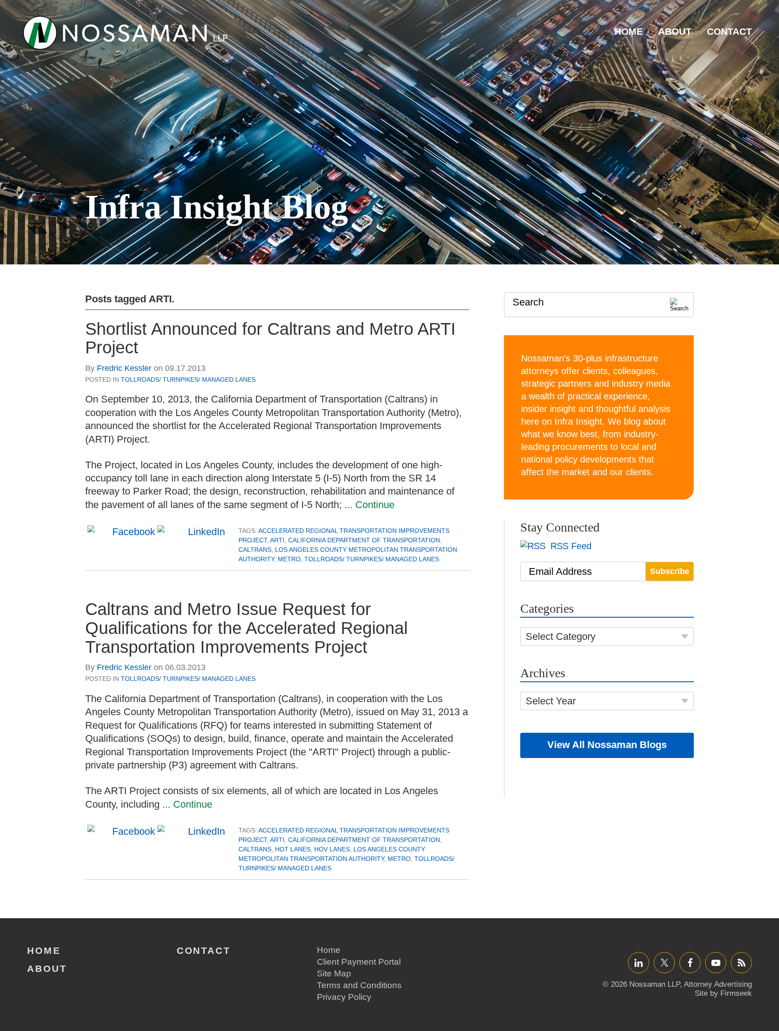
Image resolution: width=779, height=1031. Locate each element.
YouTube (715, 962)
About (675, 31)
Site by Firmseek (723, 993)
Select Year (551, 701)
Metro (289, 559)
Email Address (560, 571)
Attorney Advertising (718, 984)
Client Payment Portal (359, 961)
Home (628, 31)
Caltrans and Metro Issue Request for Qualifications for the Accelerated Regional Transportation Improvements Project (246, 628)
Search (528, 302)
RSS (741, 962)
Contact (729, 31)
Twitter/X (664, 962)
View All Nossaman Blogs (607, 744)
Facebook (690, 962)
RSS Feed (569, 546)
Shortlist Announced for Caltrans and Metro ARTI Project (270, 338)
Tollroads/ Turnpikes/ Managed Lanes (188, 379)
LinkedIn (638, 962)
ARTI (277, 540)
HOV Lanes (332, 849)
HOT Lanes (293, 849)
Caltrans (254, 549)
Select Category (561, 636)
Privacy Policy (344, 997)
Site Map (334, 973)
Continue (374, 504)
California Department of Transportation (364, 540)
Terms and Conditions (359, 985)
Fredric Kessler (124, 368)
